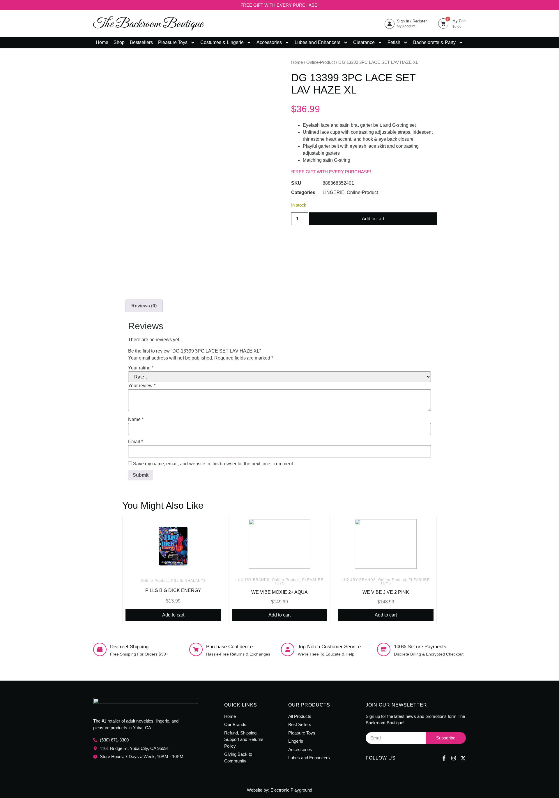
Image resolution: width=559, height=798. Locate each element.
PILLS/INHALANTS (188, 581)
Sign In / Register (411, 21)
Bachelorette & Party (434, 42)
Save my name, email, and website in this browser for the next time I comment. (213, 463)
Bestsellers (141, 42)
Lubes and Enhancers (317, 42)
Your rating (140, 368)
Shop (119, 42)
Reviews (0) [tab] (144, 305)
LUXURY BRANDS (253, 580)
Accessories (269, 42)
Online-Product (320, 62)
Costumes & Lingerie (222, 42)
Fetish (394, 42)
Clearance (364, 42)
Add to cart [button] (173, 614)
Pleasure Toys (172, 42)
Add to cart (373, 218)
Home (102, 42)
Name (136, 419)
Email (135, 441)
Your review (141, 385)
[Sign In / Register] (390, 24)
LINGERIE (333, 192)
